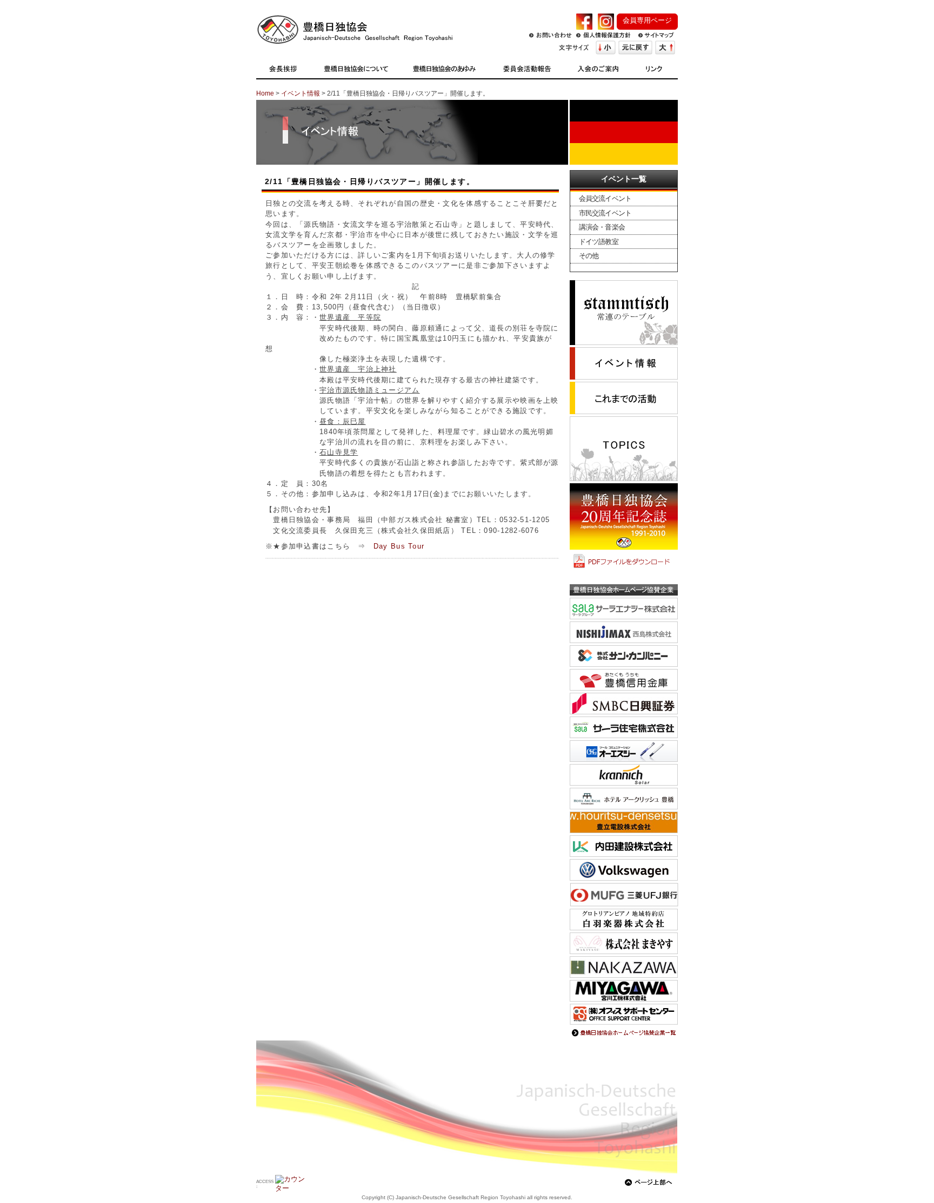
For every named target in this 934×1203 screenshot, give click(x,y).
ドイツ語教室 (598, 242)
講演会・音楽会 (602, 227)
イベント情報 (300, 93)
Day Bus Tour (398, 546)
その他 (588, 256)
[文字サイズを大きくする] (665, 47)
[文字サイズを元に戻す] (635, 47)
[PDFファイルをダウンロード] (624, 569)
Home (265, 93)
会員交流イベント (605, 198)
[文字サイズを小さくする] (606, 47)
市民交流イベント (605, 213)
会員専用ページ (647, 20)
